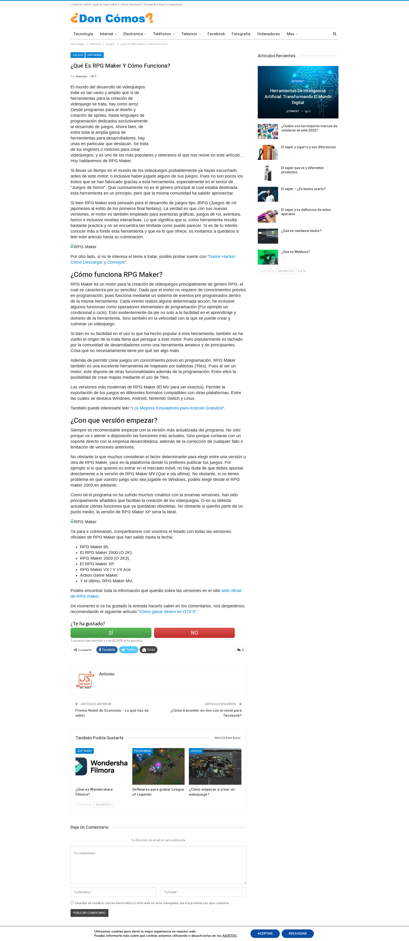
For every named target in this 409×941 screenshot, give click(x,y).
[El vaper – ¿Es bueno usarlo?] (268, 194)
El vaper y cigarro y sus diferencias (308, 147)
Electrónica (133, 34)
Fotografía (241, 34)
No (194, 633)
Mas (290, 34)
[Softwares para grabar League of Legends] (158, 766)
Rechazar (298, 933)
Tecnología (83, 34)
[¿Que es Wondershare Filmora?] (102, 766)
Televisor (189, 34)
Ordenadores (268, 34)
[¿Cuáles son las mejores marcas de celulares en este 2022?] (268, 131)
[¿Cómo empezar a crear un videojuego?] (215, 766)
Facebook (216, 34)
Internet (106, 34)
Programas (142, 751)
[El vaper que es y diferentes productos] (268, 173)
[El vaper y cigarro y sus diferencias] (268, 152)
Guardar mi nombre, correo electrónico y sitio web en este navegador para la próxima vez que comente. (152, 903)
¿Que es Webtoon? (295, 252)
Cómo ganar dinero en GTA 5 (167, 611)
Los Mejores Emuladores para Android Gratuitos (177, 408)
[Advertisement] (200, 117)
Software (94, 55)
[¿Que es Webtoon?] (268, 257)
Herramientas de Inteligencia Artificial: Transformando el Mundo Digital (298, 96)
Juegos (77, 55)
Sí (111, 633)
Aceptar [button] (265, 933)
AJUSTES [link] (229, 935)
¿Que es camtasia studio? (301, 231)
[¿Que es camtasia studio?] (268, 236)
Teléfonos (162, 34)
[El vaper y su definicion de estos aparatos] (268, 215)
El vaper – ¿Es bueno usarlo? (303, 189)
